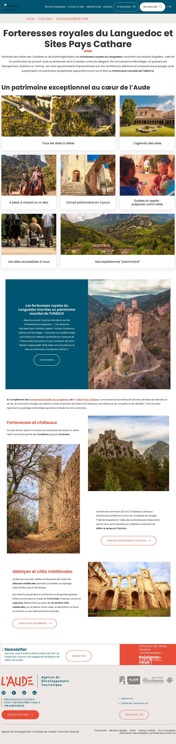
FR (170, 6)
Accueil (30, 18)
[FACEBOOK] (14, 693)
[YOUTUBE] (24, 693)
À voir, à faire (45, 18)
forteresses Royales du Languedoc (49, 399)
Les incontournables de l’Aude (72, 18)
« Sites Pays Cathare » (87, 399)
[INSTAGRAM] (3, 693)
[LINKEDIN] (34, 693)
